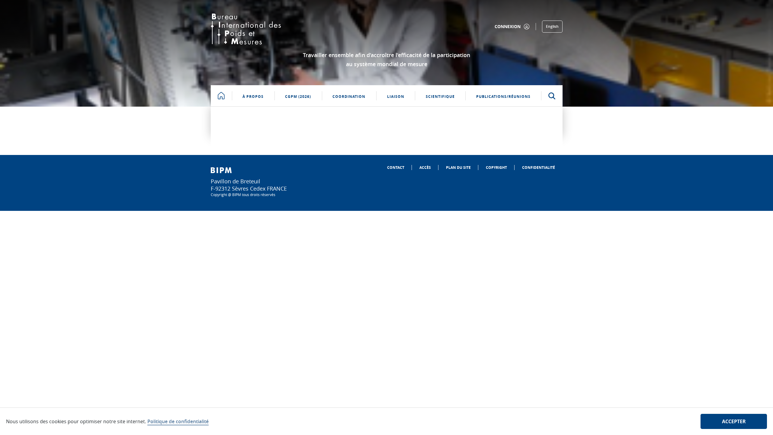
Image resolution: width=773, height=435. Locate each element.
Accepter (734, 421)
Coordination (348, 96)
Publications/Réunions (503, 96)
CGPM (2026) (298, 96)
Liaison (395, 96)
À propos (253, 96)
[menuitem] (396, 167)
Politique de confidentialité (178, 421)
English (552, 26)
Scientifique (440, 96)
